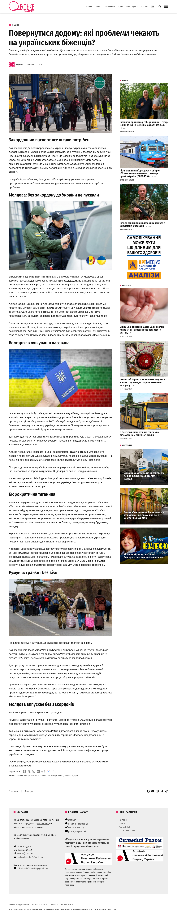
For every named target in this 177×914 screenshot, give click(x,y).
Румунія (75, 775)
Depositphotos (125, 827)
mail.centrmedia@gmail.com (30, 857)
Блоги (121, 7)
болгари (27, 775)
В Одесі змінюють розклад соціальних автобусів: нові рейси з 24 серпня (139, 434)
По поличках (110, 7)
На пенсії (123, 820)
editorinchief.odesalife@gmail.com (32, 868)
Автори (29, 791)
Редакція (19, 64)
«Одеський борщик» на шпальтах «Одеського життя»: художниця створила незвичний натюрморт (143, 382)
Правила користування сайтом (61, 905)
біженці (20, 775)
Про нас (144, 7)
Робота (122, 823)
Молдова (68, 775)
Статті (98, 7)
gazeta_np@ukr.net (77, 831)
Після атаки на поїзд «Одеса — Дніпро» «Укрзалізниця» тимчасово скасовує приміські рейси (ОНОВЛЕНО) (140, 173)
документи (35, 775)
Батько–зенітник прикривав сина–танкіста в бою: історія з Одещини (142, 224)
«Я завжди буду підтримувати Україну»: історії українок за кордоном (143, 556)
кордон (60, 775)
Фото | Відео (131, 7)
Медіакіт (72, 820)
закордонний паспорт (48, 775)
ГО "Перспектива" (127, 830)
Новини (89, 7)
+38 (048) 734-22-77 (25, 853)
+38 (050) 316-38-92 (76, 827)
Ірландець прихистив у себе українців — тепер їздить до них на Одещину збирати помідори (144, 124)
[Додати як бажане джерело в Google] (51, 771)
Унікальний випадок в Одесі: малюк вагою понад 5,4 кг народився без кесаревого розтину (142, 330)
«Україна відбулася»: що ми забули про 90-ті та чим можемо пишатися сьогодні (144, 476)
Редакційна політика (39, 905)
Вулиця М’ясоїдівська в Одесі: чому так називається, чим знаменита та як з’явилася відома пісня (144, 515)
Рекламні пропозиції (78, 823)
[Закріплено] (166, 6)
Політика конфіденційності (19, 905)
